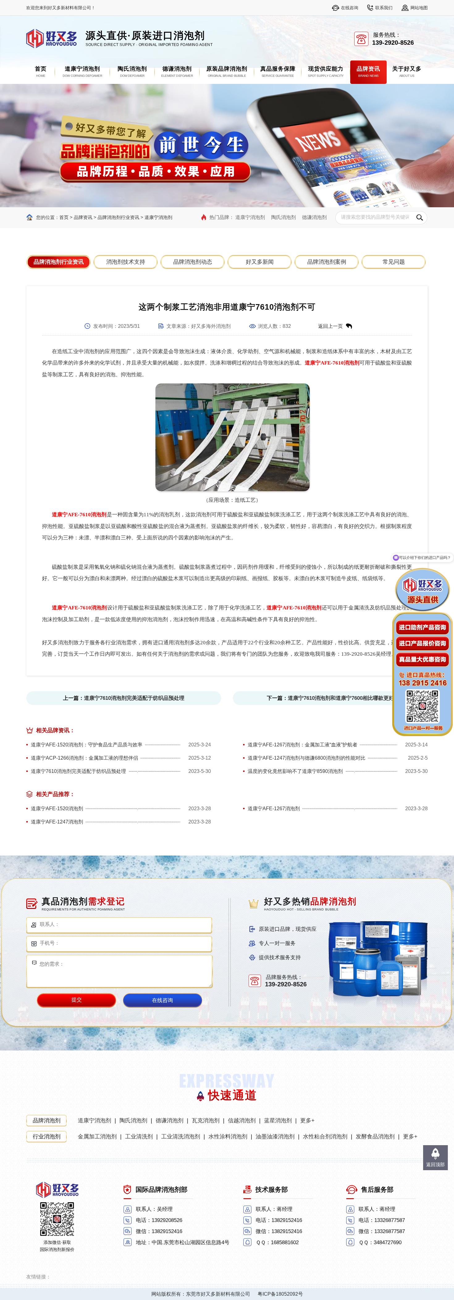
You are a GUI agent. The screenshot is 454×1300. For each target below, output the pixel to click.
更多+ (307, 1120)
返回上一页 (330, 326)
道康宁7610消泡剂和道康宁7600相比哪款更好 (341, 698)
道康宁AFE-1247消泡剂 (57, 821)
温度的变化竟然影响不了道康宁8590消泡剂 (295, 771)
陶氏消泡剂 (283, 217)
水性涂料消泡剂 (227, 1136)
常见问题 (394, 262)
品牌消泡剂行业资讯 (118, 217)
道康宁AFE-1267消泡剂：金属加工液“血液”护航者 (302, 744)
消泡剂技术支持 (125, 262)
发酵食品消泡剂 (375, 1136)
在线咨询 (349, 7)
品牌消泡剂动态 (192, 262)
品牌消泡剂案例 (326, 262)
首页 (64, 217)
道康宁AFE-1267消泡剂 (274, 808)
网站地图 (419, 7)
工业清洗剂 (139, 1136)
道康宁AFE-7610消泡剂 (332, 363)
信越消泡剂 (242, 1120)
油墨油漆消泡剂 (275, 1136)
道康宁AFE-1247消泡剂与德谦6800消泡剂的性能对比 (306, 758)
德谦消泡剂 (314, 217)
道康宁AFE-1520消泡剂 (57, 808)
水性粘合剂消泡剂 (325, 1136)
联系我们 (384, 7)
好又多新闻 (260, 262)
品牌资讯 (83, 217)
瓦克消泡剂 (206, 1120)
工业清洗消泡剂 (180, 1136)
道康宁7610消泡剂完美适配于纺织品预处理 (134, 698)
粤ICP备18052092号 (280, 1294)
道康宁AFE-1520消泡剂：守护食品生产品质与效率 (86, 744)
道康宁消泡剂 (158, 217)
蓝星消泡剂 (278, 1120)
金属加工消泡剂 (97, 1136)
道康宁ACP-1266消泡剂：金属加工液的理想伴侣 (84, 758)
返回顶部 (435, 1164)
